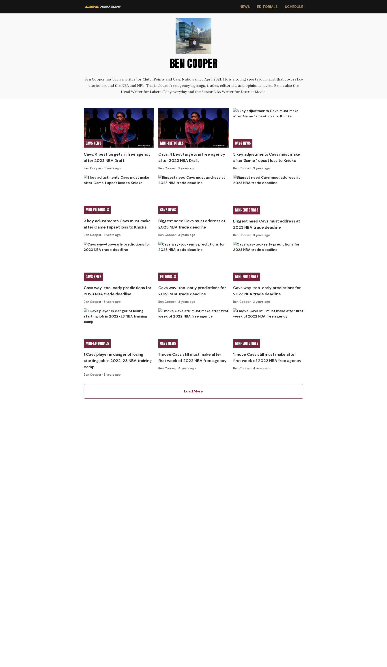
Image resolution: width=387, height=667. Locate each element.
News (245, 6)
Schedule (294, 6)
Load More (193, 391)
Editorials (267, 6)
